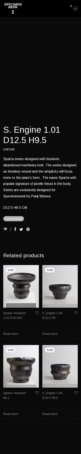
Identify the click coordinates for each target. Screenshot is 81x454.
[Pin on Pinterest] (28, 229)
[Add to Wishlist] (7, 229)
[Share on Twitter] (21, 229)
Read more (10, 333)
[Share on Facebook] (15, 229)
